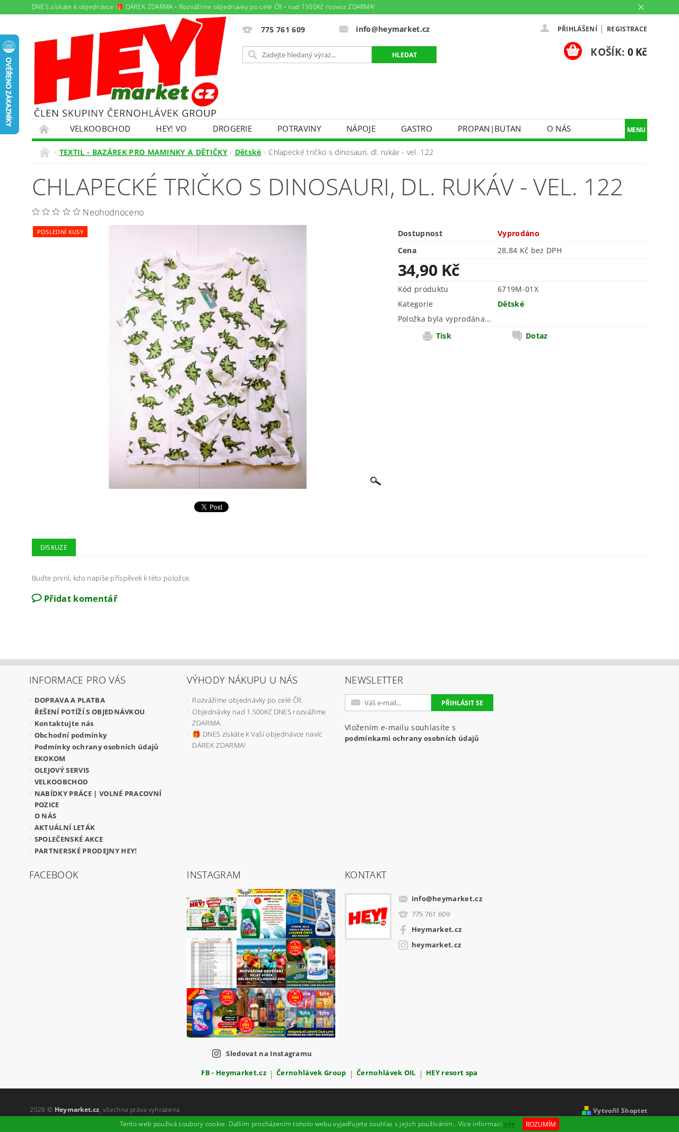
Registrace (627, 28)
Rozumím (541, 1124)
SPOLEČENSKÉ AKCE (68, 839)
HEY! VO (171, 128)
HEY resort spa (451, 1073)
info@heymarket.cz (447, 898)
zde (510, 1124)
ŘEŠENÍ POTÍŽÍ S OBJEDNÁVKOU (89, 711)
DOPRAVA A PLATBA (69, 700)
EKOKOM (50, 758)
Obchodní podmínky (70, 735)
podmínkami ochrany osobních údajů (412, 738)
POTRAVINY (299, 128)
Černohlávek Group (311, 1073)
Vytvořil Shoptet (620, 1110)
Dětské (511, 304)
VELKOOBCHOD (100, 128)
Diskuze (53, 547)
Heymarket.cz (437, 929)
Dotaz (537, 336)
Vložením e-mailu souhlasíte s (412, 732)
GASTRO (416, 128)
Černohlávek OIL (386, 1073)
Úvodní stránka (44, 128)
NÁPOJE (361, 128)
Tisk (443, 336)
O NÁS (559, 128)
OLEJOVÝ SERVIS (61, 770)
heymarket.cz (437, 944)
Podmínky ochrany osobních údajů (96, 746)
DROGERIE (233, 128)
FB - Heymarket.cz (233, 1073)
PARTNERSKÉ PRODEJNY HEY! (85, 851)
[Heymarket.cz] (130, 66)
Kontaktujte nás (64, 723)
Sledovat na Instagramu (269, 1053)
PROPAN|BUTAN (489, 128)
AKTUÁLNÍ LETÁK (64, 827)
